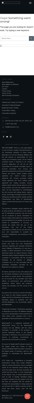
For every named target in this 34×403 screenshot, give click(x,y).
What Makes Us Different (10, 84)
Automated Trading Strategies (11, 105)
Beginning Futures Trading (10, 108)
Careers (4, 89)
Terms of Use (6, 93)
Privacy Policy (6, 91)
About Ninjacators (8, 82)
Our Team (5, 86)
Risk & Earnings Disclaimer (10, 95)
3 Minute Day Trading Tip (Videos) (13, 102)
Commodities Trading (8, 110)
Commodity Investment (9, 113)
